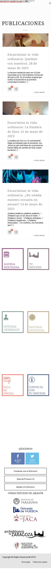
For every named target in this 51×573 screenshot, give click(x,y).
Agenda (3, 0)
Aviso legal (26, 562)
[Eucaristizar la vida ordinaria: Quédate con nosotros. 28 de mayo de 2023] (25, 40)
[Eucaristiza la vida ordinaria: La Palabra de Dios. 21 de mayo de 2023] (25, 108)
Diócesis (9, 0)
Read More (40, 92)
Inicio (25, 30)
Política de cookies (40, 562)
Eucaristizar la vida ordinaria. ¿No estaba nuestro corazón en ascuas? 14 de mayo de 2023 (25, 200)
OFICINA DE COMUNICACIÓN (11, 1)
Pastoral (31, 0)
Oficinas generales (20, 0)
